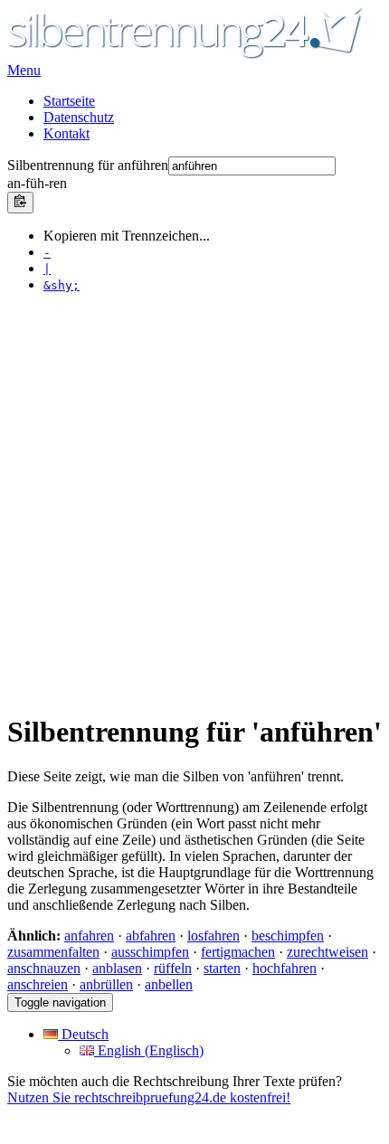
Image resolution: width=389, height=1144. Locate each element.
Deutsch (83, 1034)
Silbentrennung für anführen (87, 165)
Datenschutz (78, 117)
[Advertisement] (194, 501)
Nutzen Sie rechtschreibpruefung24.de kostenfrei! (148, 1097)
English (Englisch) (149, 1050)
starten (222, 968)
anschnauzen (44, 968)
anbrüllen (106, 984)
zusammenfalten (53, 952)
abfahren (151, 935)
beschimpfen (287, 935)
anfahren (89, 935)
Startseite (69, 101)
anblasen (117, 968)
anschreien (37, 984)
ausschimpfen (150, 952)
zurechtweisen (327, 952)
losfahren (213, 935)
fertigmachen (238, 952)
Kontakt (66, 133)
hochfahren (284, 968)
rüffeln (173, 968)
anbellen (169, 984)
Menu (24, 70)
